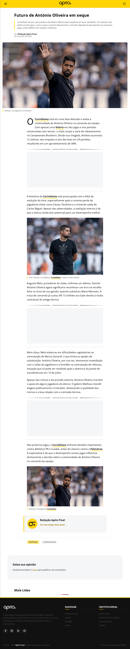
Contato (102, 625)
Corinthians (42, 119)
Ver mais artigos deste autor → (53, 525)
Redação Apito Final (27, 34)
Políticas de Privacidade (109, 618)
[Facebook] (5, 630)
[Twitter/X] (18, 630)
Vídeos (68, 625)
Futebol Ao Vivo (71, 614)
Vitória (59, 127)
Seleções (68, 621)
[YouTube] (24, 630)
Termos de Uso (105, 621)
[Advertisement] (65, 170)
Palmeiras (96, 449)
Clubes (68, 618)
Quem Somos (104, 614)
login (34, 569)
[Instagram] (11, 630)
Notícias (33, 542)
